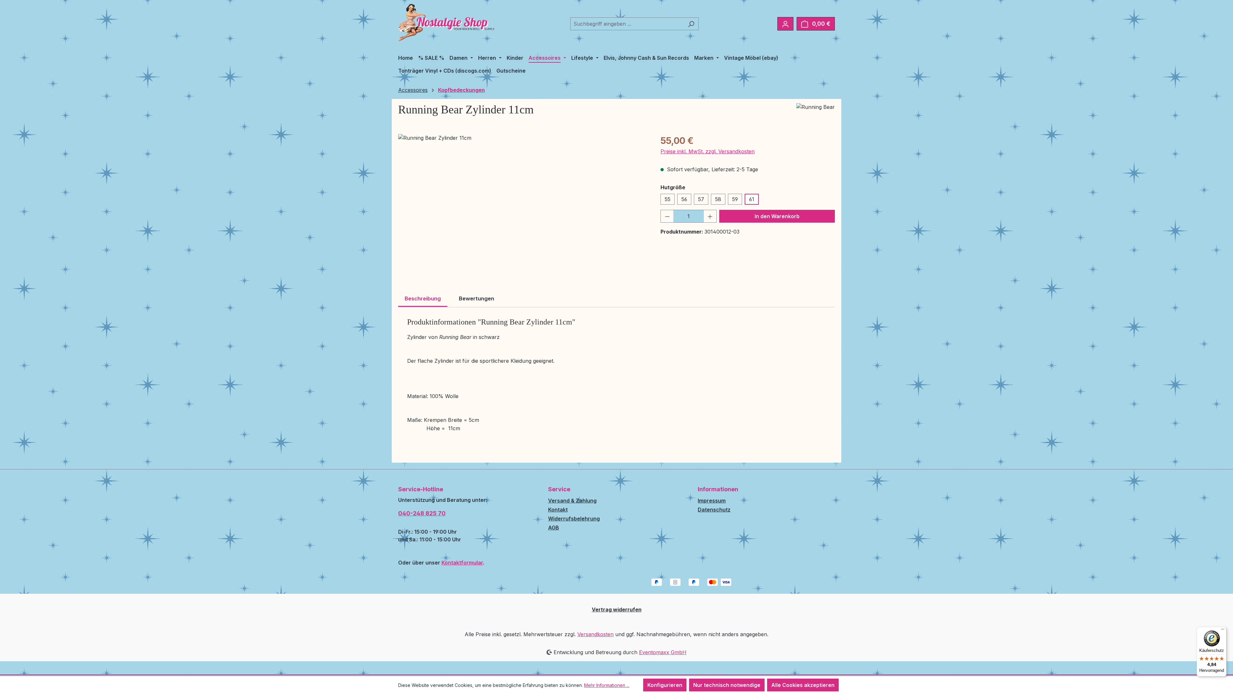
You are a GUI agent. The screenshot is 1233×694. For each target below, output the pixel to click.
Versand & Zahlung (572, 500)
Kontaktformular (462, 562)
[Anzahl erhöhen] (710, 216)
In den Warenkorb (777, 216)
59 (735, 199)
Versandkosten (595, 634)
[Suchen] (691, 23)
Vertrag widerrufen (617, 609)
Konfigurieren (664, 685)
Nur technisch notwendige (726, 685)
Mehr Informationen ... (606, 685)
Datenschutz (714, 509)
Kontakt (558, 509)
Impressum (712, 500)
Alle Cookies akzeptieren (803, 685)
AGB (553, 527)
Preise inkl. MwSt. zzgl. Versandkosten (707, 151)
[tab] (422, 299)
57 (701, 199)
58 (718, 199)
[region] (523, 203)
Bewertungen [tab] (476, 298)
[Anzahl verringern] (667, 216)
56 (684, 199)
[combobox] (627, 23)
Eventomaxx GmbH (662, 652)
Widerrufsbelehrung (574, 518)
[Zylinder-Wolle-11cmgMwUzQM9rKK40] (522, 203)
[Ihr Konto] (785, 23)
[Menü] (1223, 631)
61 (751, 199)
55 (667, 199)
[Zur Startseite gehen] (446, 22)
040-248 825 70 (422, 513)
